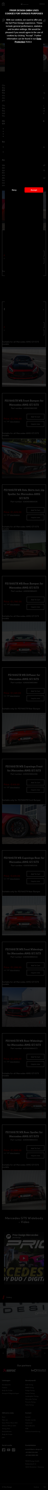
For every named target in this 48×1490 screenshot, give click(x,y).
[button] (32, 42)
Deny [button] (14, 190)
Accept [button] (34, 190)
